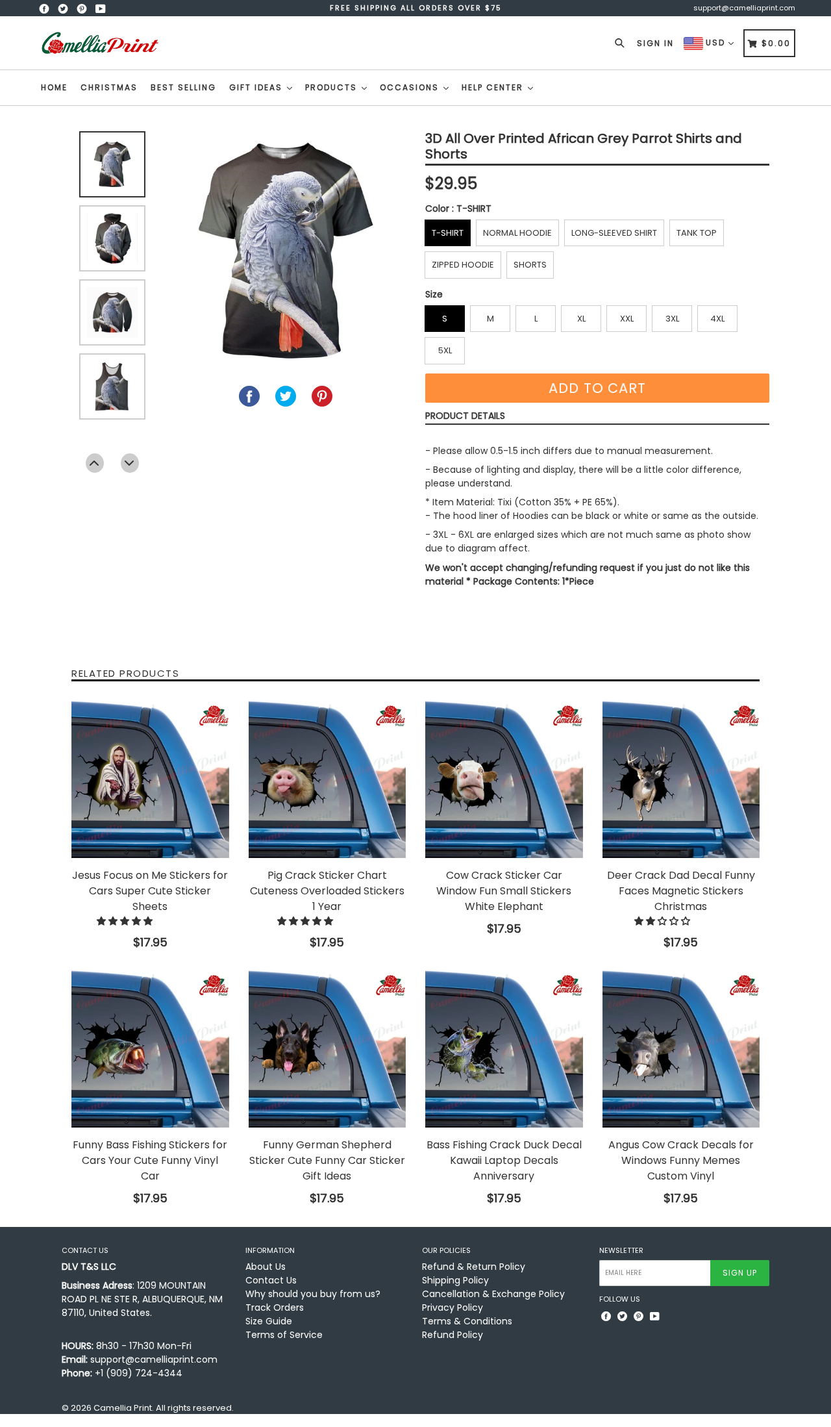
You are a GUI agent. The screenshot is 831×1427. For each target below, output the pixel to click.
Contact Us (271, 1280)
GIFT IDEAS (257, 87)
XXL (627, 318)
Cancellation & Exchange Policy (493, 1293)
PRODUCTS (332, 87)
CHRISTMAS (109, 87)
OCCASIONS (411, 87)
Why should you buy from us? (312, 1293)
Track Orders (274, 1307)
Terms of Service (284, 1334)
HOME (54, 87)
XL (581, 318)
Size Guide (268, 1321)
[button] (126, 921)
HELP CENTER (494, 87)
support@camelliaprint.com (744, 8)
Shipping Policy (455, 1280)
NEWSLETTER (621, 1250)
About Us (265, 1266)
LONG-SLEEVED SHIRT (614, 233)
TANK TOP (696, 233)
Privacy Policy (452, 1307)
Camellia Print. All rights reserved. (163, 1408)
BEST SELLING (183, 87)
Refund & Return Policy (473, 1266)
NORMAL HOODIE (517, 233)
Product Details (465, 415)
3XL (672, 318)
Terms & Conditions (467, 1321)
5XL (445, 350)
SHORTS (530, 265)
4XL (717, 318)
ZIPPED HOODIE (463, 265)
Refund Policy (452, 1334)
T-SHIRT (448, 233)
